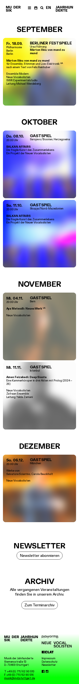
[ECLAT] (57, 652)
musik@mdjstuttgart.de (19, 678)
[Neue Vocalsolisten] (57, 644)
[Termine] (36, 7)
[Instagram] (47, 671)
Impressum (48, 658)
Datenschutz (50, 661)
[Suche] (41, 7)
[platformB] (57, 637)
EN (48, 8)
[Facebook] (43, 671)
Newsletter (49, 664)
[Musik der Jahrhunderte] (13, 9)
